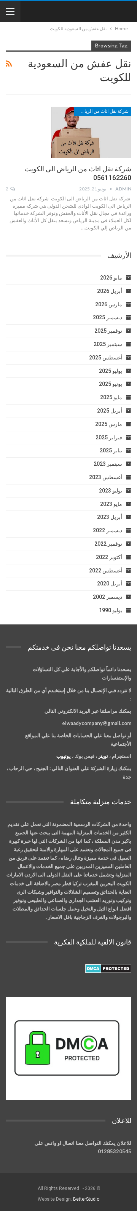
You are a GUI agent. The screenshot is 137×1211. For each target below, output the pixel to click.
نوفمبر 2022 (108, 544)
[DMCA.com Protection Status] (108, 969)
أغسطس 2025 (105, 357)
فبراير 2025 (109, 437)
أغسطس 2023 (105, 477)
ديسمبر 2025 (107, 317)
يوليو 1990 (110, 610)
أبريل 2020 (109, 583)
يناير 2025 (111, 450)
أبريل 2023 (109, 517)
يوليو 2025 (110, 371)
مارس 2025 (108, 424)
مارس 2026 (108, 304)
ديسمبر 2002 (107, 597)
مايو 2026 (111, 278)
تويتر (103, 756)
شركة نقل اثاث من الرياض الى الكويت (101, 111)
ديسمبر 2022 (107, 530)
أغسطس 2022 (105, 570)
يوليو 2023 (110, 491)
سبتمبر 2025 (108, 344)
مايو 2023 (111, 504)
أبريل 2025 (109, 411)
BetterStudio (86, 1199)
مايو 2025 (111, 397)
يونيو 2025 (110, 384)
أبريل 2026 (109, 291)
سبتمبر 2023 (108, 464)
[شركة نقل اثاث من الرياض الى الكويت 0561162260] (91, 132)
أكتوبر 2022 (109, 557)
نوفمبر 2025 (108, 331)
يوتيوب (63, 756)
